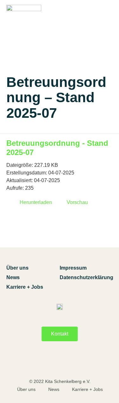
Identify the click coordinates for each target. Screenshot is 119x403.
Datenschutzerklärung (86, 277)
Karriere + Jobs (24, 287)
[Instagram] (76, 362)
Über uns (17, 268)
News (13, 277)
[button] (107, 23)
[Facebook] (43, 362)
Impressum (73, 268)
